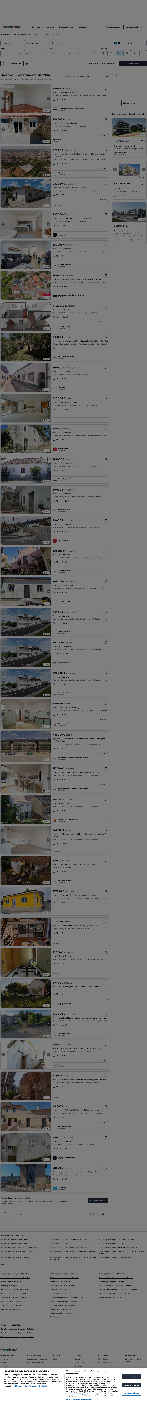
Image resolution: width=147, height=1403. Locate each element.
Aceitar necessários (131, 1385)
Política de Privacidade (38, 1386)
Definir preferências (131, 1393)
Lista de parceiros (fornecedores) (79, 1399)
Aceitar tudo (131, 1377)
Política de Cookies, (20, 1386)
